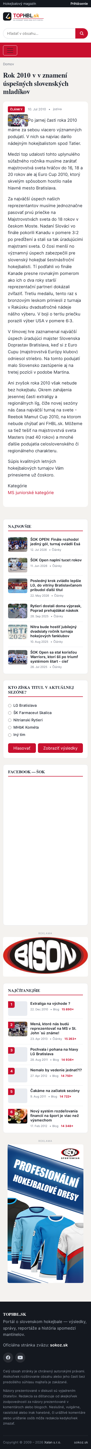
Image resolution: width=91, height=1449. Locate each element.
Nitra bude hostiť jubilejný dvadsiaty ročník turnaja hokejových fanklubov (53, 631)
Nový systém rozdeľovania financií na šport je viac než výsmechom (54, 1115)
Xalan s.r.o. (52, 1442)
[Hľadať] (81, 33)
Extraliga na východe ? (50, 1003)
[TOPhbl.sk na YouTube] (20, 1358)
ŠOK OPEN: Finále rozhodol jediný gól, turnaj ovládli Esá (55, 541)
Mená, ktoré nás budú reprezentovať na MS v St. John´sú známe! (53, 1028)
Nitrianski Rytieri (28, 720)
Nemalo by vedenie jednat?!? (56, 1070)
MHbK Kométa (26, 727)
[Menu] (10, 50)
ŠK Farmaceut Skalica (32, 713)
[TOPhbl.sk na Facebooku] (8, 1358)
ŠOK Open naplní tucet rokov (56, 560)
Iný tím (19, 734)
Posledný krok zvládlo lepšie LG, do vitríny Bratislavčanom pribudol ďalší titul (56, 585)
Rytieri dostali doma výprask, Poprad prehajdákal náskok (55, 608)
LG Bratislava (25, 705)
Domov (8, 64)
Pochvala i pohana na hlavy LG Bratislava (54, 1051)
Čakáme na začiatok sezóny (55, 1090)
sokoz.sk (59, 1344)
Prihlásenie (79, 4)
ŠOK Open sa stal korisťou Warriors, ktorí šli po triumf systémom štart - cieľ (54, 656)
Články (16, 109)
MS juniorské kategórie (31, 492)
